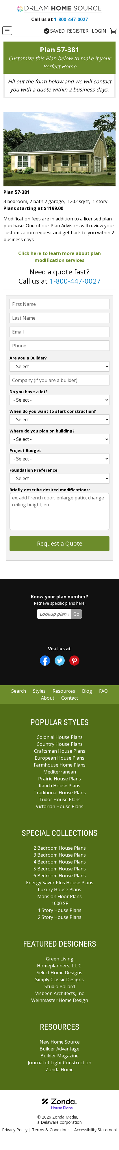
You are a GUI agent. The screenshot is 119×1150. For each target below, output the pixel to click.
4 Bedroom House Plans (60, 862)
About (47, 698)
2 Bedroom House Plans (60, 848)
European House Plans (59, 758)
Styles (39, 691)
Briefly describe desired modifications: (50, 489)
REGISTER (77, 31)
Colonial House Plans (60, 737)
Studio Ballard (59, 986)
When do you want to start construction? (53, 411)
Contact (69, 698)
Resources (64, 691)
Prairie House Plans (59, 779)
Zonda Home (60, 1069)
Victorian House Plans (59, 806)
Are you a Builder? (28, 358)
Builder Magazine (59, 1055)
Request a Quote (59, 543)
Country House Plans (60, 744)
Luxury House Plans (59, 889)
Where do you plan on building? (42, 431)
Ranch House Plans (59, 785)
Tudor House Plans (60, 799)
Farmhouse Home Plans (59, 765)
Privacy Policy (14, 1129)
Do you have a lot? (29, 391)
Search (18, 691)
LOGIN (99, 31)
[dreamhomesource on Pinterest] (74, 660)
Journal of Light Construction (59, 1062)
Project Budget (25, 450)
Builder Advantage (59, 1049)
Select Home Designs (59, 972)
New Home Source (60, 1042)
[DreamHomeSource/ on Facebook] (45, 660)
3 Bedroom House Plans (60, 855)
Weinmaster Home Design (59, 1000)
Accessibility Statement (95, 1129)
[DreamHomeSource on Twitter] (59, 660)
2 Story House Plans (59, 917)
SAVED (57, 31)
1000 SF (59, 903)
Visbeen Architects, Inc (59, 993)
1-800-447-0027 (59, 19)
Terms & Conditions (51, 1129)
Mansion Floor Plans (59, 896)
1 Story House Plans (59, 910)
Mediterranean (59, 772)
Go (76, 614)
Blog (87, 691)
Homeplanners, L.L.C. (59, 965)
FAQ (103, 691)
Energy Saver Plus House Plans (59, 882)
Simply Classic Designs (59, 979)
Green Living (59, 959)
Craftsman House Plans (59, 751)
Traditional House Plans (60, 792)
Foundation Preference (33, 470)
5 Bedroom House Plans (60, 869)
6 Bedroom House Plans (60, 875)
